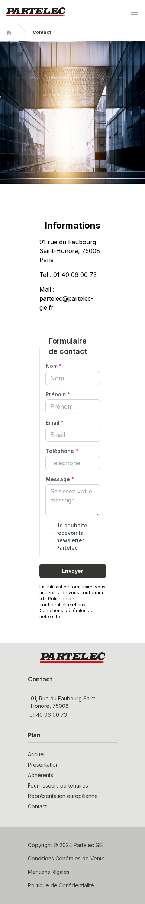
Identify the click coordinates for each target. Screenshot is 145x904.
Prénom (58, 394)
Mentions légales (49, 872)
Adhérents (40, 775)
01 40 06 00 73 (48, 715)
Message (60, 479)
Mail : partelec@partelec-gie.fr (66, 298)
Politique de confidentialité (56, 601)
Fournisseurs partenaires (58, 785)
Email (55, 422)
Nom (54, 366)
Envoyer (72, 571)
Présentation (43, 764)
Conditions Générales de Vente (66, 858)
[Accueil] (9, 32)
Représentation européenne (63, 796)
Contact (37, 806)
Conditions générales (63, 610)
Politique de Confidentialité (61, 885)
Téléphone (62, 451)
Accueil (37, 754)
